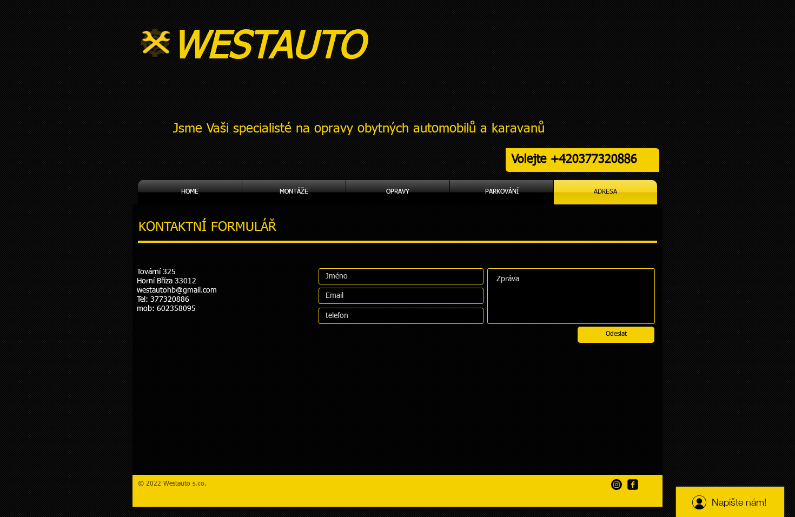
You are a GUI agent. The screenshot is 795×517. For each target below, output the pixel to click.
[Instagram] (616, 484)
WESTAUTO (275, 47)
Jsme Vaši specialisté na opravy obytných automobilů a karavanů (359, 128)
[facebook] (632, 484)
